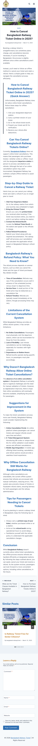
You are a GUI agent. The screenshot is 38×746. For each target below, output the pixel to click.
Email (6, 707)
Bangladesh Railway (18, 151)
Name (6, 698)
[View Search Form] (29, 4)
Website (7, 715)
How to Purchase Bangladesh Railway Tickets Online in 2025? (28, 586)
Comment (8, 671)
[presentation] (19, 619)
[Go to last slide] (5, 626)
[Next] (32, 626)
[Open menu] (34, 3)
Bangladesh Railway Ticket (20, 738)
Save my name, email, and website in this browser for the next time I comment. (18, 721)
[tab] (15, 646)
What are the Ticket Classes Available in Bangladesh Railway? (9, 586)
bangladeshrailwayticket (14, 43)
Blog (19, 28)
